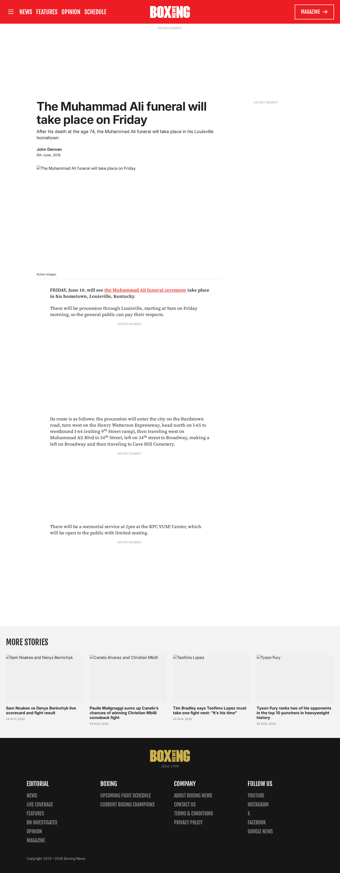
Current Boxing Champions (127, 804)
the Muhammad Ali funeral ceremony (145, 290)
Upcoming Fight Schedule (125, 796)
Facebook (257, 822)
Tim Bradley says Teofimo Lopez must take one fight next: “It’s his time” (209, 710)
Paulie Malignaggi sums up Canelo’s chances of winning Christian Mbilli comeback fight (124, 713)
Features (46, 12)
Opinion (70, 12)
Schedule (95, 12)
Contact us (185, 804)
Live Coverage (40, 804)
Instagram (258, 804)
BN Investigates (42, 822)
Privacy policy (188, 822)
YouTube (256, 796)
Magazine (310, 12)
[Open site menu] (10, 12)
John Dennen (49, 149)
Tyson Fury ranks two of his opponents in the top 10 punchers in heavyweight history (294, 713)
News (25, 12)
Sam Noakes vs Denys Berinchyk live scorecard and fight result (41, 710)
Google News (260, 831)
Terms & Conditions (193, 813)
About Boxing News (193, 796)
